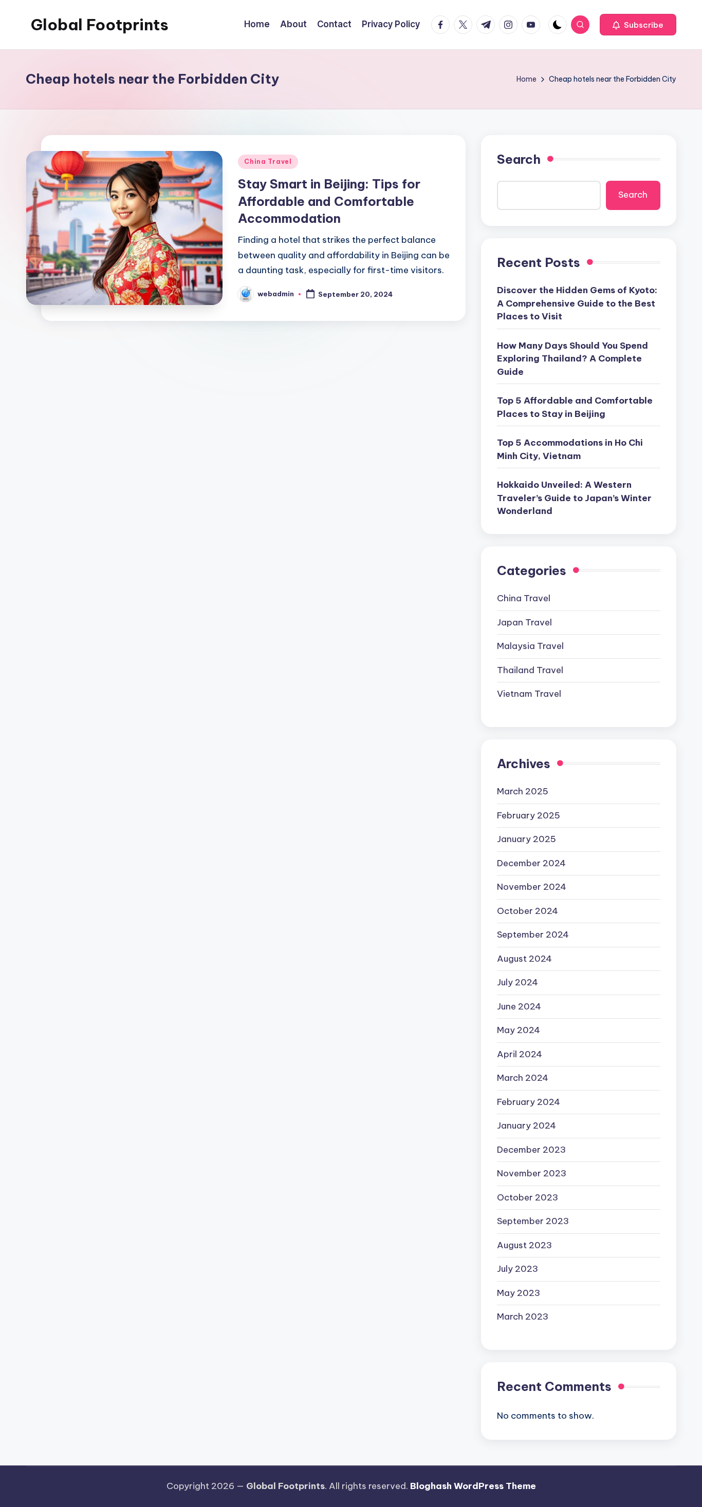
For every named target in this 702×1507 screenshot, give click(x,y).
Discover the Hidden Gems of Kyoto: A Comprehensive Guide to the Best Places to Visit (577, 303)
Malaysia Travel (530, 646)
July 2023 (517, 1268)
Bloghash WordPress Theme (473, 1486)
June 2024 (519, 1006)
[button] (638, 24)
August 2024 (524, 958)
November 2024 (531, 886)
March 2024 (522, 1077)
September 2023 (533, 1221)
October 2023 (527, 1197)
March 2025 (522, 791)
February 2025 (528, 815)
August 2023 (524, 1245)
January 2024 (526, 1125)
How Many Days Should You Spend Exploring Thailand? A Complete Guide (572, 358)
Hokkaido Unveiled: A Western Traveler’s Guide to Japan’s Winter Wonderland (574, 498)
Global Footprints (100, 24)
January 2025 (526, 839)
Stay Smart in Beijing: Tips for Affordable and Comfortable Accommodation (329, 201)
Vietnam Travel (529, 693)
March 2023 (522, 1316)
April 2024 (519, 1054)
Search (519, 159)
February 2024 (528, 1102)
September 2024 (533, 934)
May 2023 (518, 1293)
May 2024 (518, 1030)
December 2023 (531, 1149)
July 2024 (517, 982)
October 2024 (527, 911)
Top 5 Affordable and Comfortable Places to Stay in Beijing (575, 407)
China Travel (268, 161)
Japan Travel (524, 622)
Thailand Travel (530, 670)
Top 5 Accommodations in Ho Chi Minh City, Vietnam (570, 449)
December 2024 (531, 863)
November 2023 (531, 1173)
